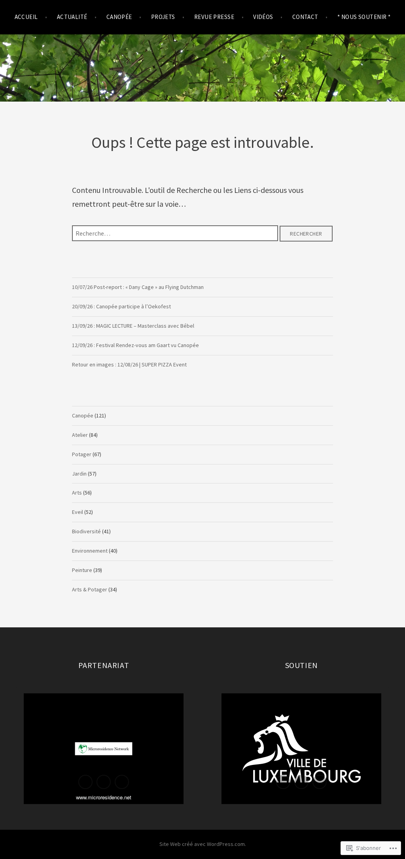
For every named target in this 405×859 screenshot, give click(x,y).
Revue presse (214, 17)
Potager (81, 454)
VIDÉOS (263, 17)
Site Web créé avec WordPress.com (202, 844)
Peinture (82, 570)
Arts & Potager (89, 589)
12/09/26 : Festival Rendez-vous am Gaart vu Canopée (135, 345)
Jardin (79, 473)
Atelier (80, 434)
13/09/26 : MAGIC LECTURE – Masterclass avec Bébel (133, 325)
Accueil (26, 17)
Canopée (82, 415)
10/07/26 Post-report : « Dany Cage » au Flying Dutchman (138, 287)
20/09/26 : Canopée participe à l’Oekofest (121, 306)
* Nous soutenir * (364, 17)
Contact (305, 17)
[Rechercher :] (176, 233)
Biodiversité (86, 531)
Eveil (77, 511)
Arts (77, 492)
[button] (85, 782)
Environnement (90, 550)
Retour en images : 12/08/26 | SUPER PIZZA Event (129, 364)
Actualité (72, 17)
